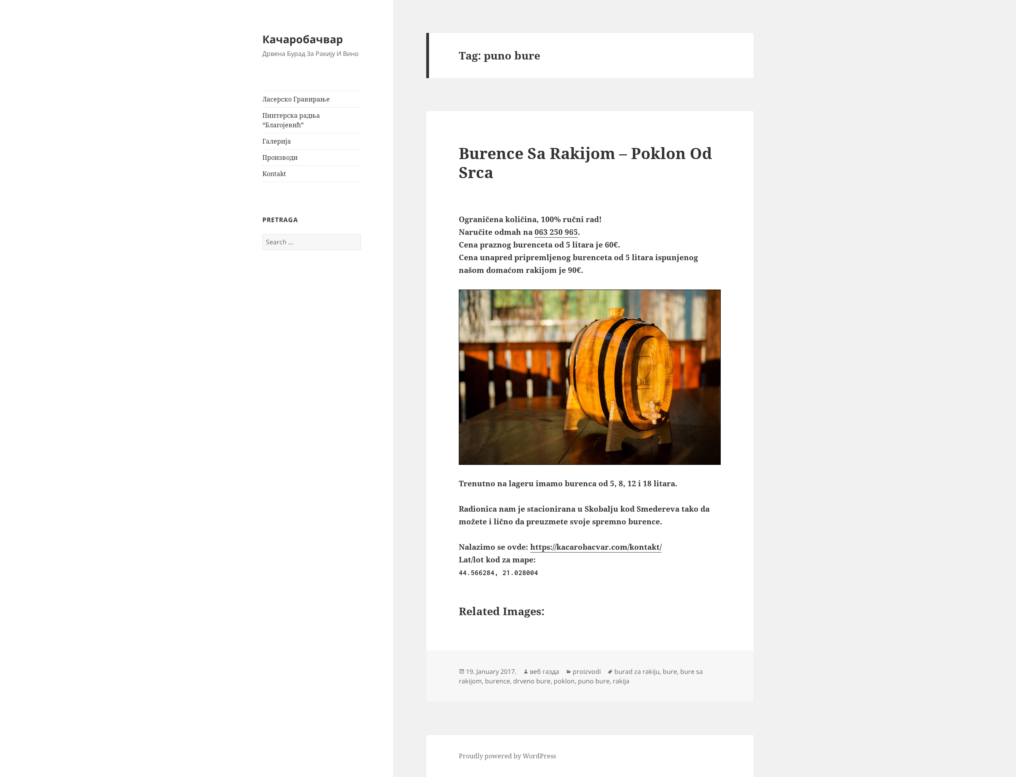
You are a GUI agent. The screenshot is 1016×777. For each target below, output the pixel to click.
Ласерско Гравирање (296, 99)
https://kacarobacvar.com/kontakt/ (596, 547)
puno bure (594, 681)
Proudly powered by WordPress (507, 756)
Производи (280, 157)
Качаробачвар (302, 39)
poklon (564, 681)
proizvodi (587, 671)
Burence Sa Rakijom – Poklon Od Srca (585, 162)
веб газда (544, 671)
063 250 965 (556, 232)
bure (670, 671)
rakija (621, 681)
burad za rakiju (637, 671)
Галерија (276, 141)
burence (497, 681)
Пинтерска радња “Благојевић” (291, 120)
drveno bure (531, 681)
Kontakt (274, 173)
